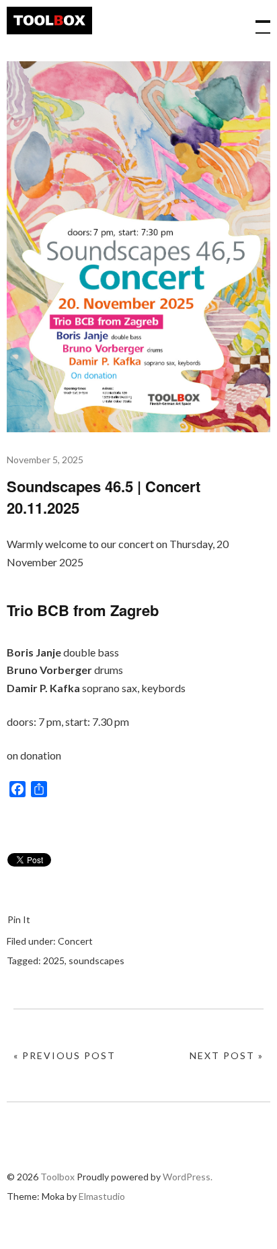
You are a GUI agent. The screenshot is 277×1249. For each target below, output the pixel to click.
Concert (75, 941)
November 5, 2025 (45, 459)
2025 (54, 960)
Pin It (18, 919)
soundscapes (96, 960)
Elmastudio (102, 1196)
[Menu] (256, 20)
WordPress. (187, 1176)
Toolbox (49, 20)
